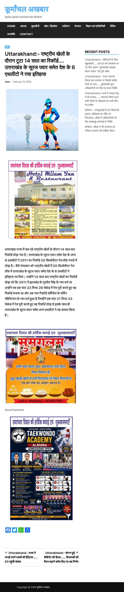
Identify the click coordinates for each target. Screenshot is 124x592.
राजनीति (11, 34)
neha (7, 81)
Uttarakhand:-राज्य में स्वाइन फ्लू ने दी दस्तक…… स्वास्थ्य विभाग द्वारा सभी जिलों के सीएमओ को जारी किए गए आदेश (102, 99)
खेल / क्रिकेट (50, 26)
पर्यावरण (66, 26)
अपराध (23, 26)
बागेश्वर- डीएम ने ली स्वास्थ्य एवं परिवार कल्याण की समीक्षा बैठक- (100, 128)
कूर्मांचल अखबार (27, 9)
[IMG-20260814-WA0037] (41, 405)
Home (11, 26)
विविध (112, 26)
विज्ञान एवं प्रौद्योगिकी (95, 26)
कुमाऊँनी (35, 26)
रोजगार (77, 26)
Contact (26, 34)
